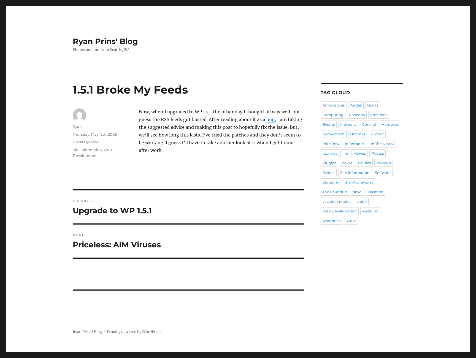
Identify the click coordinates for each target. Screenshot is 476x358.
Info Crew (331, 143)
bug (270, 119)
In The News (382, 143)
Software (383, 172)
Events (329, 124)
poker (347, 163)
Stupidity (331, 182)
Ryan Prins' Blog (105, 41)
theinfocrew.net (359, 182)
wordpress (332, 220)
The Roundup (335, 192)
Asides (356, 105)
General (369, 124)
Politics (364, 163)
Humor (377, 134)
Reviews (383, 163)
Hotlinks (357, 134)
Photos (377, 153)
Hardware (390, 124)
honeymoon (334, 134)
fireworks (348, 124)
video (362, 201)
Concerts (357, 115)
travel (358, 192)
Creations (378, 115)
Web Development (340, 211)
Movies (359, 153)
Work (351, 220)
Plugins (329, 163)
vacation (375, 192)
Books (372, 105)
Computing (333, 115)
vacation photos (337, 201)
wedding (370, 211)
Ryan (77, 126)
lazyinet (330, 153)
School (329, 172)
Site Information (87, 149)
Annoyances (334, 105)
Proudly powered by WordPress (134, 332)
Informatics (355, 143)
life (345, 153)
